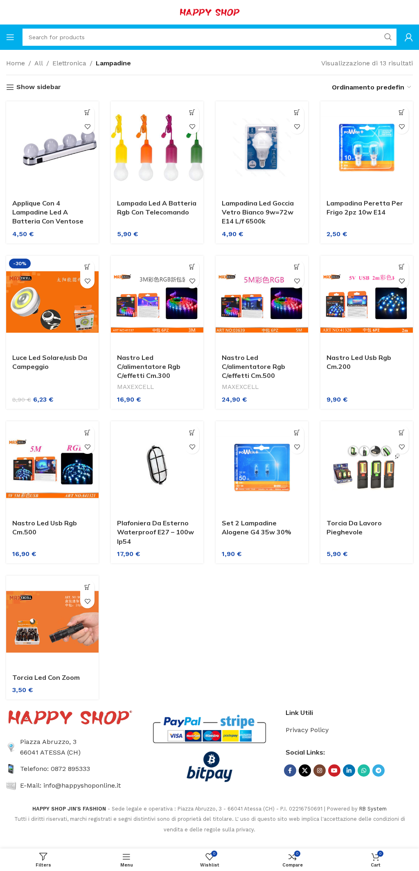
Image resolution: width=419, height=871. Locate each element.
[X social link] (305, 770)
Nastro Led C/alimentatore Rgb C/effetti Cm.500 (253, 366)
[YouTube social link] (334, 770)
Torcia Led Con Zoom (46, 677)
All (38, 63)
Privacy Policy (307, 730)
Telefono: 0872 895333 (55, 769)
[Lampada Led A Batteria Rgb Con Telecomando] (157, 147)
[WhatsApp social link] (364, 770)
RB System (373, 809)
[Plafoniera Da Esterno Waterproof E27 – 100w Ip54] (157, 467)
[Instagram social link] (319, 770)
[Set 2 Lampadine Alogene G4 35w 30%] (262, 467)
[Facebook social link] (290, 770)
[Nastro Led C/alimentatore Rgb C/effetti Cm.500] (262, 302)
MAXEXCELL (135, 387)
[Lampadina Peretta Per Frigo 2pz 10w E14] (366, 147)
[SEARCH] (387, 37)
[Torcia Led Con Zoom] (52, 622)
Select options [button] (87, 112)
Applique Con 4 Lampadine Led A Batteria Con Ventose (47, 212)
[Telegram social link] (378, 770)
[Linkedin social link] (349, 770)
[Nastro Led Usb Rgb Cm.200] (366, 302)
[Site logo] (209, 12)
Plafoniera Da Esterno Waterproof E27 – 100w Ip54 (155, 532)
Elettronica (69, 63)
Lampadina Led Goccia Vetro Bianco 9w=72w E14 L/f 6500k (258, 212)
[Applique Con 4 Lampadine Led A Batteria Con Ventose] (52, 147)
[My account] (409, 37)
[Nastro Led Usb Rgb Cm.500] (52, 467)
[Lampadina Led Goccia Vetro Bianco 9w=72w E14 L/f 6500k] (262, 147)
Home (15, 63)
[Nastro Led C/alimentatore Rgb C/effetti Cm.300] (157, 302)
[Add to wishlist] (87, 127)
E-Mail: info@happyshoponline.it (70, 785)
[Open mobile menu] (10, 37)
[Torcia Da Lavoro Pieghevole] (366, 467)
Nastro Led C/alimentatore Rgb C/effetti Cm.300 (148, 366)
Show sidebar (38, 87)
